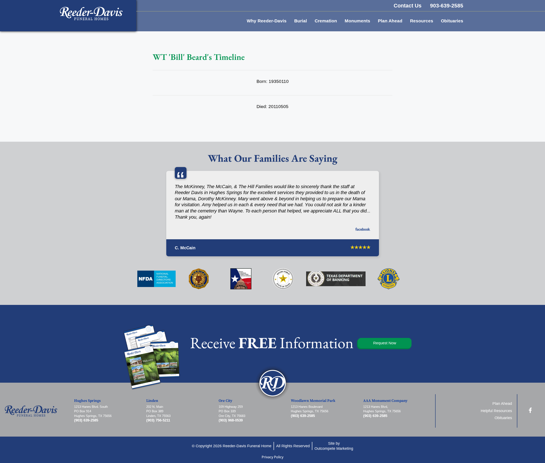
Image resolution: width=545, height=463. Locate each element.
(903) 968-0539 (231, 420)
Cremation (326, 20)
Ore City (225, 400)
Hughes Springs (87, 400)
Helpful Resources (496, 411)
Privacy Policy (272, 457)
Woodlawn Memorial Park (313, 400)
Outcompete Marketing (333, 448)
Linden (152, 400)
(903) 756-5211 (158, 420)
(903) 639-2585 (86, 420)
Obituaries (452, 20)
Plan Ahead (390, 20)
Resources (421, 20)
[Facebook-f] (530, 410)
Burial (300, 20)
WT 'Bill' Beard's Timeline (199, 56)
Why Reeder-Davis (267, 20)
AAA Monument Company (385, 400)
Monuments (357, 20)
